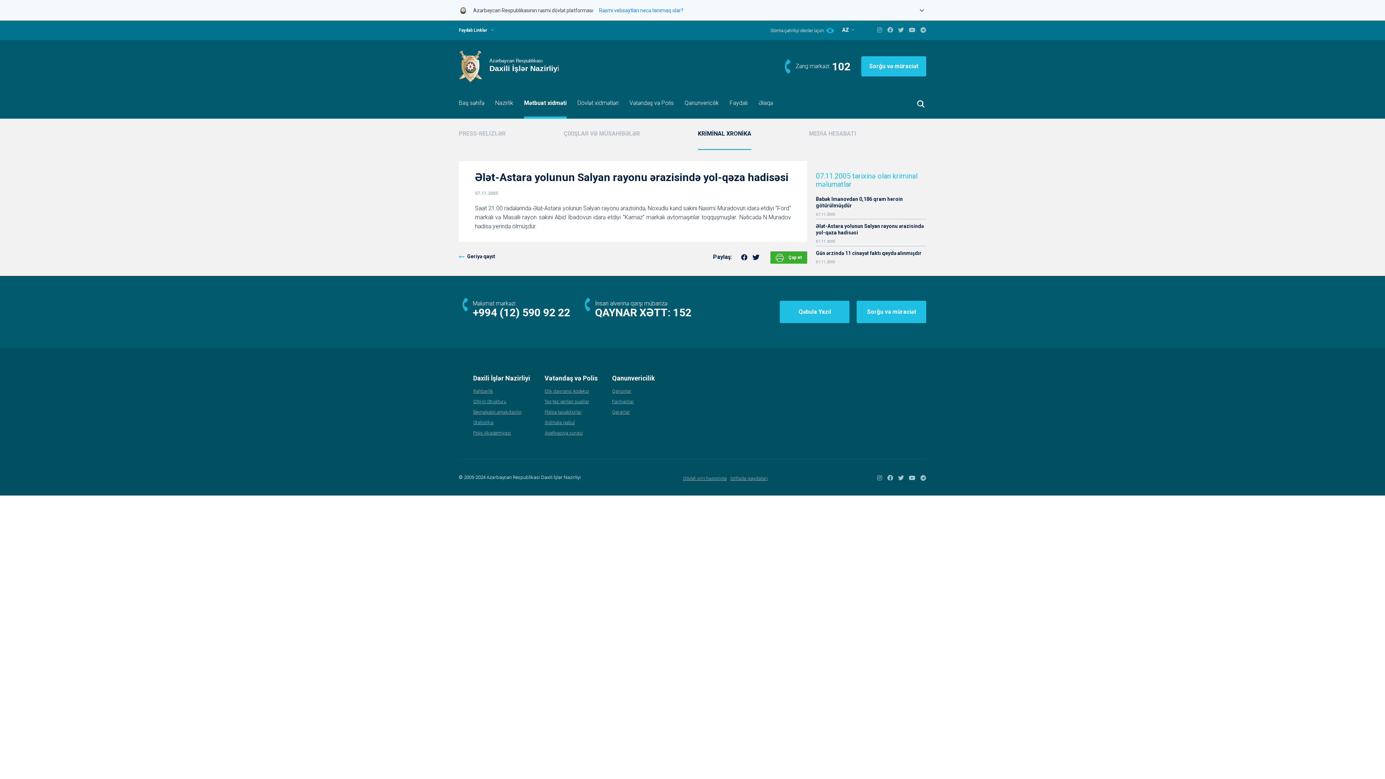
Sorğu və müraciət (893, 66)
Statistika (483, 422)
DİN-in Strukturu (489, 401)
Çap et (794, 257)
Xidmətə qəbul (560, 422)
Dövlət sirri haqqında (705, 478)
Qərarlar (621, 412)
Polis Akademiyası (492, 433)
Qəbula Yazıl (815, 311)
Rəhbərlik (483, 391)
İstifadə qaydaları (749, 478)
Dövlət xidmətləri (598, 103)
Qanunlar (622, 391)
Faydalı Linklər (473, 30)
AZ (846, 30)
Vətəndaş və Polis (651, 103)
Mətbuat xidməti (545, 103)
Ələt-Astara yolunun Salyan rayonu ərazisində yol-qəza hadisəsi (870, 229)
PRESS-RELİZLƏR (482, 133)
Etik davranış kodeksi (567, 391)
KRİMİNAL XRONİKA (724, 133)
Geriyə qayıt (481, 256)
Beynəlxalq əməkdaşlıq (497, 412)
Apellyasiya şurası (564, 433)
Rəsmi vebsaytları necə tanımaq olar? (641, 10)
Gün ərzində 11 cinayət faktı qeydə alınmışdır (869, 253)
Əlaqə (766, 103)
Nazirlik (504, 103)
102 (841, 66)
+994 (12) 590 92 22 (521, 312)
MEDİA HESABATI (832, 133)
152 (682, 312)
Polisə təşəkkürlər (563, 412)
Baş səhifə (471, 103)
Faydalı (739, 103)
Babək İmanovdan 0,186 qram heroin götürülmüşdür (859, 202)
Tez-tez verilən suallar (567, 401)
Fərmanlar (623, 401)
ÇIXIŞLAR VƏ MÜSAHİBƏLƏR (602, 133)
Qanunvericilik (702, 103)
